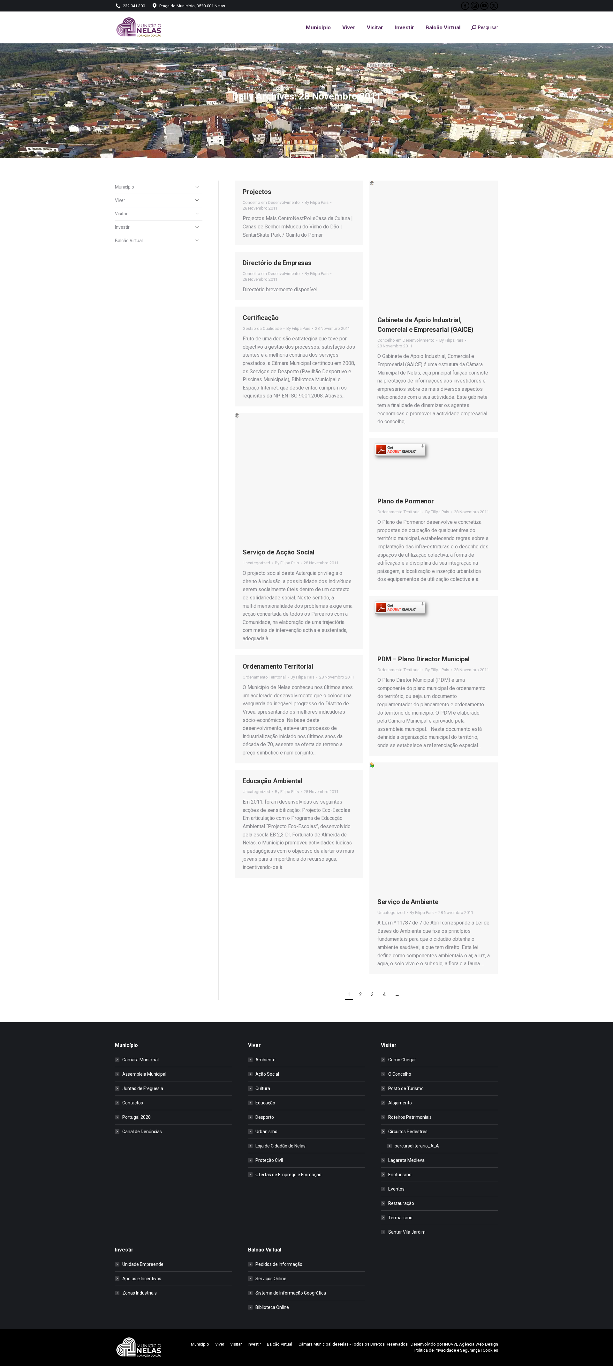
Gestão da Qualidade (262, 328)
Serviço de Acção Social (278, 552)
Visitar (121, 213)
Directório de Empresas (277, 263)
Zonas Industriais (139, 1292)
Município (124, 186)
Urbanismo (266, 1131)
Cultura (262, 1088)
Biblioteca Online (272, 1307)
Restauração (401, 1203)
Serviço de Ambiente (407, 902)
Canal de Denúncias (142, 1131)
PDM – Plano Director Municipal (423, 659)
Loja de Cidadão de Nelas (280, 1145)
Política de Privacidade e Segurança (447, 1350)
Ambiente (265, 1059)
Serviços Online (270, 1278)
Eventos (396, 1189)
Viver (120, 200)
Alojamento (400, 1102)
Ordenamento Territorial (398, 511)
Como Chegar (402, 1059)
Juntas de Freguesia (142, 1088)
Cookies (490, 1350)
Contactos (132, 1102)
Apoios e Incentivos (141, 1278)
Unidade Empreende (142, 1264)
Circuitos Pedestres (408, 1131)
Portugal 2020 (136, 1117)
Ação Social (267, 1074)
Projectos (257, 192)
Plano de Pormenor (405, 501)
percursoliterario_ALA (417, 1145)
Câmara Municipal (140, 1059)
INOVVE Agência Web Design (471, 1344)
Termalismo (400, 1217)
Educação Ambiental (272, 781)
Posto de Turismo (406, 1088)
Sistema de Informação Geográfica (290, 1292)
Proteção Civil (269, 1160)
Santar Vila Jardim (407, 1232)
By (317, 202)
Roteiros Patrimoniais (410, 1117)
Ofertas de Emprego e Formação (288, 1174)
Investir (122, 227)
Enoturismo (400, 1174)
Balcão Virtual (129, 240)
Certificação (261, 318)
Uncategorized (256, 563)
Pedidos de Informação (278, 1264)
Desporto (264, 1117)
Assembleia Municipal (144, 1074)
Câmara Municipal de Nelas (324, 1344)
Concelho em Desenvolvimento (271, 202)
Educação (265, 1102)
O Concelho (399, 1074)
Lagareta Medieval (407, 1160)
